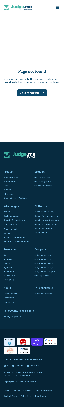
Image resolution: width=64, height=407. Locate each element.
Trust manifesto (11, 229)
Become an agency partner (16, 241)
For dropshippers (42, 177)
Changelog (9, 280)
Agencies (8, 267)
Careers (7, 302)
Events (7, 263)
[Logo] (18, 7)
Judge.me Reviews (43, 293)
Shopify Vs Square (43, 228)
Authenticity (26, 396)
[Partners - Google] (50, 342)
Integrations (9, 194)
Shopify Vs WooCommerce (46, 220)
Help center (9, 271)
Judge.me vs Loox (42, 255)
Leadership (9, 297)
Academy (8, 259)
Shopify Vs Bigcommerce (46, 216)
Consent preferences (45, 390)
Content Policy (10, 396)
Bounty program (11, 317)
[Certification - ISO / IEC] (10, 350)
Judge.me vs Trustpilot (44, 271)
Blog (6, 255)
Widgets (7, 190)
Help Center (40, 396)
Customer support (12, 216)
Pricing (7, 212)
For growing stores (43, 185)
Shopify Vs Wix (41, 232)
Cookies (27, 390)
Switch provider (41, 275)
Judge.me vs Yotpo (43, 259)
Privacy (16, 390)
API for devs (9, 275)
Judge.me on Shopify (44, 212)
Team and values (12, 293)
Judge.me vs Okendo (44, 263)
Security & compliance (14, 220)
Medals (7, 233)
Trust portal (9, 224)
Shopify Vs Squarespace (46, 224)
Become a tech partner (14, 237)
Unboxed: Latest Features (15, 198)
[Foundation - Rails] (23, 342)
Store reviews (10, 181)
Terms (6, 390)
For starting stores (42, 181)
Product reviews (11, 177)
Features (8, 185)
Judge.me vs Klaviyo (43, 267)
